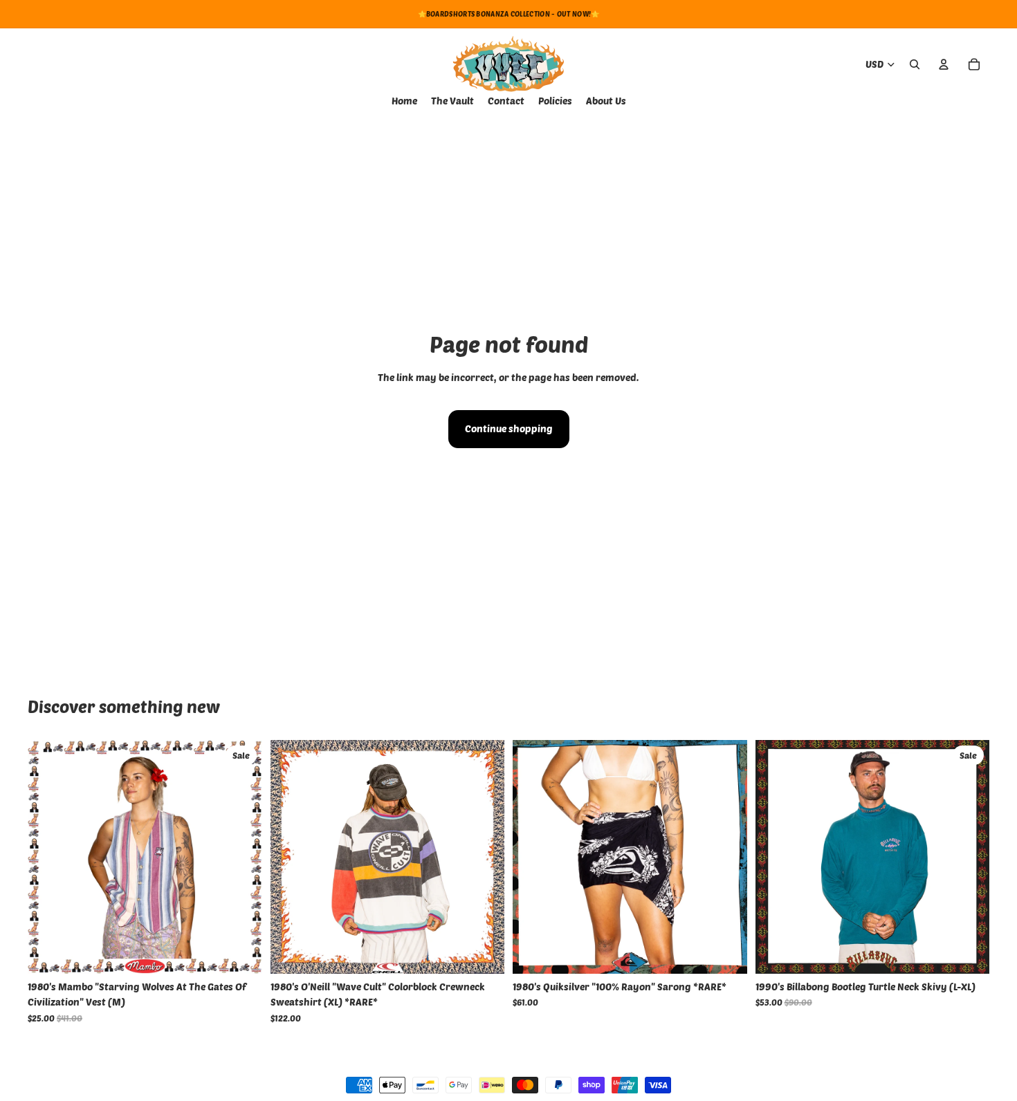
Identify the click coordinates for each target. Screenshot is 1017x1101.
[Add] (240, 952)
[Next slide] (483, 857)
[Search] (914, 64)
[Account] (943, 64)
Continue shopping (509, 428)
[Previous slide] (291, 857)
